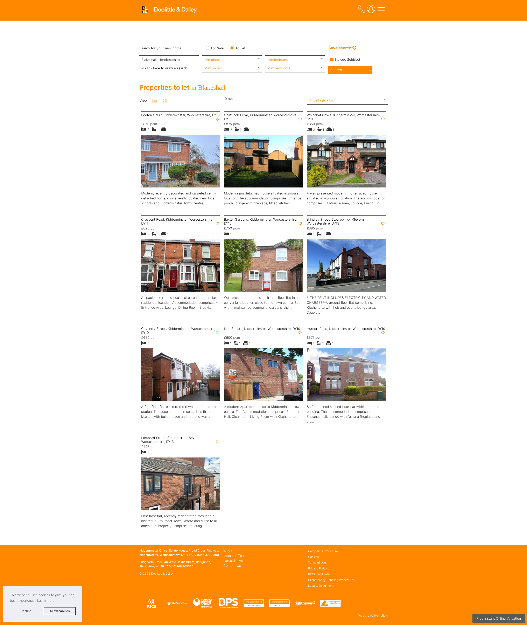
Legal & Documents (321, 585)
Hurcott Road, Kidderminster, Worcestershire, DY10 (346, 329)
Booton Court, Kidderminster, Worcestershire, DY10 (180, 115)
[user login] (372, 10)
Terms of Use (317, 562)
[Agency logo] (170, 15)
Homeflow (381, 615)
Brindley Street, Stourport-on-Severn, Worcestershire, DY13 (336, 221)
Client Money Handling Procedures (331, 580)
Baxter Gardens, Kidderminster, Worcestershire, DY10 (260, 221)
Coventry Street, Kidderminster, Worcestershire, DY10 (178, 331)
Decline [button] (26, 611)
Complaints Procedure (323, 551)
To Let (240, 48)
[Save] (217, 119)
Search (336, 70)
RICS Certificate (319, 574)
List (155, 101)
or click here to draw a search (164, 68)
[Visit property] (180, 162)
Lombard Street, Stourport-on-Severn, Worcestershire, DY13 (170, 440)
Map (164, 101)
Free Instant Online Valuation (499, 618)
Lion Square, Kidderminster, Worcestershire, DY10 (262, 329)
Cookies (313, 557)
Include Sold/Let (347, 59)
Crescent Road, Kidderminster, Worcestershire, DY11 (177, 221)
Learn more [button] (46, 600)
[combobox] (169, 59)
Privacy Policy (317, 568)
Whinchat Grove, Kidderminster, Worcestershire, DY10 (344, 117)
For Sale (217, 48)
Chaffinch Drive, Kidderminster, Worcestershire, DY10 (260, 117)
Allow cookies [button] (60, 611)
